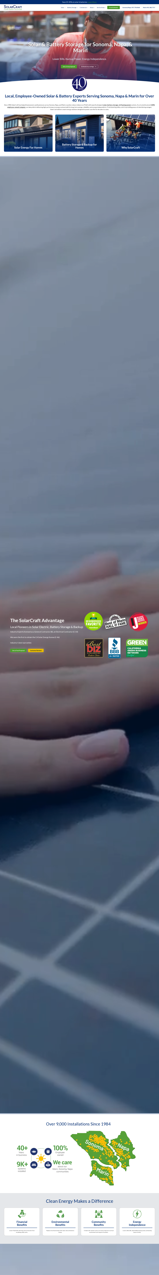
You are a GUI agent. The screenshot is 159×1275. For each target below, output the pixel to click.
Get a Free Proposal (18, 650)
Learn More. (92, 2)
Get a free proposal (69, 66)
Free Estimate (113, 7)
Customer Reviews (36, 650)
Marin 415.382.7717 (149, 7)
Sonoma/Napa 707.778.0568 (131, 7)
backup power (126, 105)
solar (105, 105)
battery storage (112, 105)
